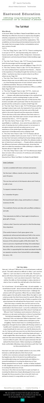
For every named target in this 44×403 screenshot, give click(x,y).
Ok (22, 400)
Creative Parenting (32, 388)
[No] (41, 397)
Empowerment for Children (22, 390)
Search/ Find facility (24, 3)
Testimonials (31, 6)
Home (14, 3)
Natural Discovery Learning (12, 388)
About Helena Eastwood (17, 6)
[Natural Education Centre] (21, 16)
